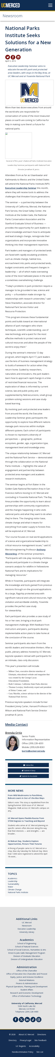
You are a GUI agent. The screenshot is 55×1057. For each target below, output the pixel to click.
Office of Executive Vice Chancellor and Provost (26, 974)
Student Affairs (26, 989)
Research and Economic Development (26, 993)
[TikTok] (33, 1019)
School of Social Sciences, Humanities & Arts (26, 949)
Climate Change (14, 889)
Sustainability (13, 884)
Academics (12, 878)
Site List (39, 1052)
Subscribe (30, 765)
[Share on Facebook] (13, 57)
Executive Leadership (27, 929)
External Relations (26, 980)
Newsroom (12, 16)
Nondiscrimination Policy (22, 1052)
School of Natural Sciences (26, 946)
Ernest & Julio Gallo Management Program (26, 953)
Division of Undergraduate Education (27, 959)
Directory (13, 1040)
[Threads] (38, 1019)
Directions (41, 1034)
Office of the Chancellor (26, 970)
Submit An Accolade (29, 776)
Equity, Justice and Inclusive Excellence (26, 977)
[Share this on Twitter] (7, 57)
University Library (26, 932)
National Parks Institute (18, 892)
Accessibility (34, 1046)
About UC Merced (26, 1034)
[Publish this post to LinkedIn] (18, 57)
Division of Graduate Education (26, 956)
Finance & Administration (27, 983)
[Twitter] (21, 1019)
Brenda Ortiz (13, 732)
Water (10, 886)
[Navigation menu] (50, 5)
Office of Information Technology (26, 996)
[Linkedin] (27, 1020)
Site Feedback (40, 1040)
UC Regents (21, 1046)
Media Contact (16, 724)
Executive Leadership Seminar (20, 188)
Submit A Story (29, 770)
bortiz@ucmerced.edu (33, 751)
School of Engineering (26, 943)
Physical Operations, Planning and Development (27, 986)
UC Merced (27, 922)
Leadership (12, 881)
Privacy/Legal (25, 1040)
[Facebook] (16, 1020)
